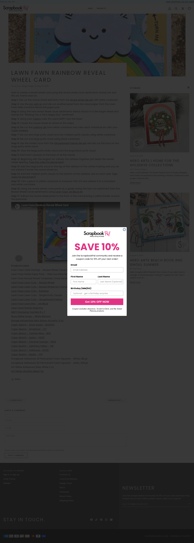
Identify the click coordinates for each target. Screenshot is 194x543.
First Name (77, 276)
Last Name (104, 276)
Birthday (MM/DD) (81, 288)
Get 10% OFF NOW (97, 301)
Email (74, 264)
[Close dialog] (124, 229)
